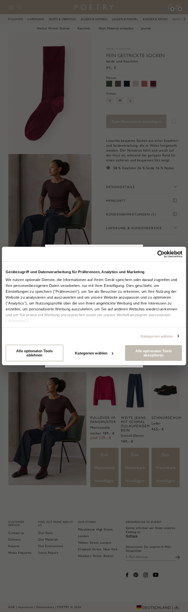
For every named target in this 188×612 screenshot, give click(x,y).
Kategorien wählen (157, 336)
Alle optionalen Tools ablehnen (34, 353)
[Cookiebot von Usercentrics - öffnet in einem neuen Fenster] (161, 254)
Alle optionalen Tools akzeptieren (153, 353)
